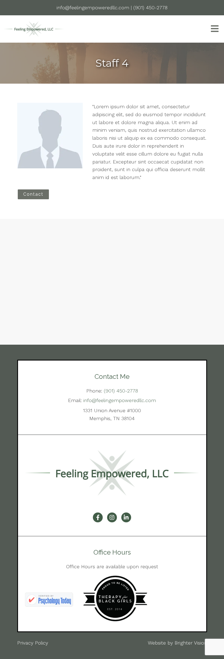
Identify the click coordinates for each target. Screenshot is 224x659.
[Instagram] (112, 517)
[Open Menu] (215, 29)
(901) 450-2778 (121, 391)
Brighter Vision (191, 643)
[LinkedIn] (126, 517)
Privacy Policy (32, 643)
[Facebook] (98, 517)
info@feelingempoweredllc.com (119, 400)
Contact (33, 194)
